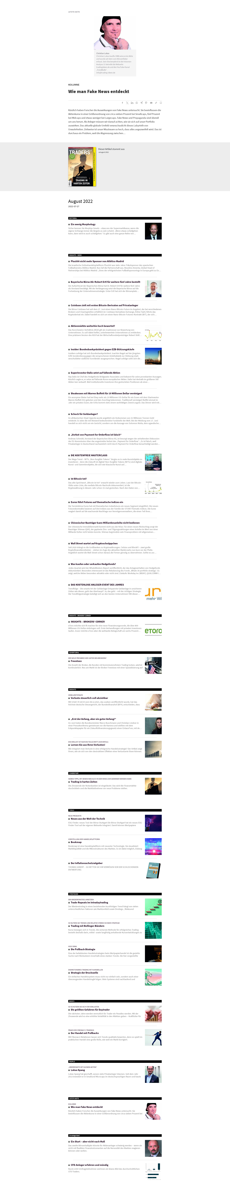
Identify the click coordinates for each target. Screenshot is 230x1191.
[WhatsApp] (136, 102)
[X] (127, 102)
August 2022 (104, 152)
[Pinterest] (146, 102)
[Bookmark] (160, 102)
